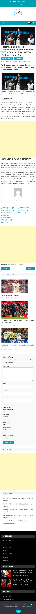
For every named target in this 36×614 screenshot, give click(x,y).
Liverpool (5, 560)
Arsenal (5, 557)
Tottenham (21, 264)
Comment (6, 366)
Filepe (26, 575)
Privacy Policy (7, 596)
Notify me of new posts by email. (8, 436)
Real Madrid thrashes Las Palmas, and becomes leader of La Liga (17, 346)
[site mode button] (30, 23)
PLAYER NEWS (18, 58)
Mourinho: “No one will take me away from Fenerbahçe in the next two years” (7, 268)
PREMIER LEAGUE (8, 540)
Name (5, 383)
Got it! (18, 611)
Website (5, 398)
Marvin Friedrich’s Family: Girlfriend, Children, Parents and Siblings (19, 516)
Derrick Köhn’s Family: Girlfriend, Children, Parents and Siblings (18, 499)
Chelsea (5, 550)
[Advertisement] (18, 139)
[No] (34, 607)
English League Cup (7, 58)
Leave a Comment (26, 61)
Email (5, 391)
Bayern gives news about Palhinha (11, 295)
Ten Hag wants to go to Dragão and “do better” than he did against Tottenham (17, 321)
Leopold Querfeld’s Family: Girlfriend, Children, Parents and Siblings (18, 511)
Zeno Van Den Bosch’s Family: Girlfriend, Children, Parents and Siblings (16, 522)
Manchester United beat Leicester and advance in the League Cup (31, 268)
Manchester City (12, 264)
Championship (7, 544)
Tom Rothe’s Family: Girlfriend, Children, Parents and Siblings (17, 505)
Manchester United (8, 547)
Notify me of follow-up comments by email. (7, 426)
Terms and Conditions (9, 599)
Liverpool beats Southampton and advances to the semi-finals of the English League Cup (7, 219)
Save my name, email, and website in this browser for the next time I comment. (8, 412)
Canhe (16, 61)
